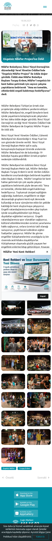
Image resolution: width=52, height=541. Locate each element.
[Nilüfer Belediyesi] (8, 6)
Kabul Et (40, 536)
